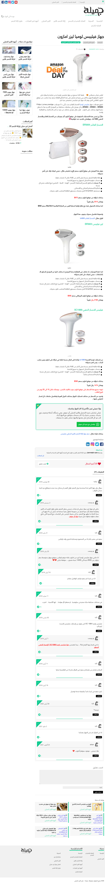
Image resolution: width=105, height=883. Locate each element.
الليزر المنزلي (55, 2)
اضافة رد (99, 495)
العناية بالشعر (96, 25)
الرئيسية (82, 2)
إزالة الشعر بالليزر (59, 20)
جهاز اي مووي (73, 516)
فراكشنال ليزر (57, 857)
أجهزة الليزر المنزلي (77, 864)
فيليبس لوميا (84, 104)
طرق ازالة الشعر (16, 20)
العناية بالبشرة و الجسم (69, 2)
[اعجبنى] (38, 495)
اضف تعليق (42, 463)
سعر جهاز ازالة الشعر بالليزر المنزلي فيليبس (75, 433)
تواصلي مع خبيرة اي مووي (86, 424)
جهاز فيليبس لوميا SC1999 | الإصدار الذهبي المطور (68, 646)
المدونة (91, 20)
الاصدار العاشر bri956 (87, 218)
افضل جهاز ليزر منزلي (55, 864)
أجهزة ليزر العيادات (32, 20)
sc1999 (82, 359)
